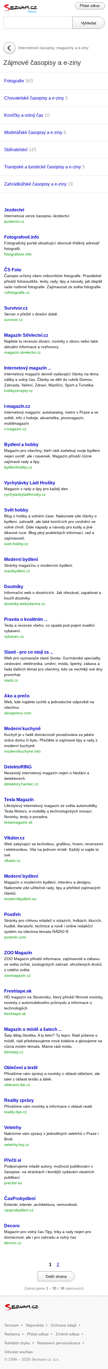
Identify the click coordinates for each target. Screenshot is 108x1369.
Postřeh (12, 914)
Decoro (12, 1225)
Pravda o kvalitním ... (25, 619)
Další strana (56, 1276)
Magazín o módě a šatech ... (33, 1029)
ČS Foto (12, 269)
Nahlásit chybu (17, 1343)
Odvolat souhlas (18, 1352)
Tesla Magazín (19, 799)
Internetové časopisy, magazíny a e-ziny (53, 47)
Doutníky (13, 586)
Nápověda (35, 1325)
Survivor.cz (16, 308)
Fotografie (14, 81)
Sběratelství (15, 149)
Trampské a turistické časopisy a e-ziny (42, 167)
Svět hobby (16, 510)
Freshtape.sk (18, 991)
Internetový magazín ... (27, 368)
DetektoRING (18, 767)
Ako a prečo (17, 696)
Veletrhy (12, 1127)
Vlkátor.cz (14, 838)
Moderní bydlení (21, 559)
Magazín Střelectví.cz (26, 335)
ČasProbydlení (19, 1198)
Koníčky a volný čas (23, 115)
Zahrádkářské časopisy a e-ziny (35, 184)
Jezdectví (14, 209)
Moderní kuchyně (22, 728)
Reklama (12, 1334)
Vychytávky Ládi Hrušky (29, 482)
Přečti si (12, 1160)
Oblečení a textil (20, 1067)
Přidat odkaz (90, 6)
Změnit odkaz (67, 1334)
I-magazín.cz (17, 406)
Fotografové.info (21, 237)
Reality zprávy (19, 1100)
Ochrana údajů (64, 1325)
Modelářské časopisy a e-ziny (33, 132)
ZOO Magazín (18, 952)
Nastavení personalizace (58, 1343)
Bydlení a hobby (21, 444)
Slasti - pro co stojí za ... (28, 652)
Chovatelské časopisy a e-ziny (34, 98)
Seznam (11, 1325)
